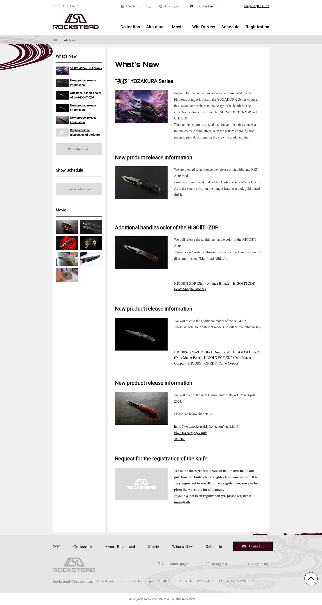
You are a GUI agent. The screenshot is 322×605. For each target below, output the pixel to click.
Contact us (205, 6)
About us (155, 27)
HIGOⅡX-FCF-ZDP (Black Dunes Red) (202, 351)
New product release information (83, 82)
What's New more (79, 149)
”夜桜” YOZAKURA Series (86, 68)
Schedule (230, 27)
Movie (178, 27)
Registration (257, 27)
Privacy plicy (257, 563)
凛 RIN (179, 438)
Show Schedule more (79, 189)
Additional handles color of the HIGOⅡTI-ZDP (85, 95)
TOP (57, 546)
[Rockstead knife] (76, 21)
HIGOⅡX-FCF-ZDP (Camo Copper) (213, 363)
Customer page (139, 6)
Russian (263, 5)
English (250, 5)
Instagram (173, 6)
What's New (203, 27)
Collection (130, 27)
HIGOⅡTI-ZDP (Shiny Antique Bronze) (202, 283)
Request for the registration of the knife (85, 132)
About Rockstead (120, 546)
